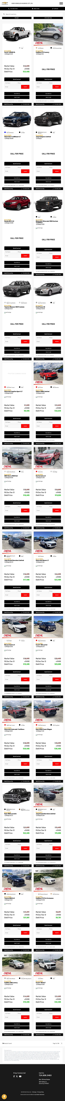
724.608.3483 (26, 104)
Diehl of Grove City (8, 104)
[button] (30, 34)
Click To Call (17, 97)
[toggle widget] (4, 1096)
